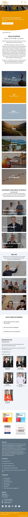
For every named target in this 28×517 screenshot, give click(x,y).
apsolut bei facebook (3, 506)
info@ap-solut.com (7, 502)
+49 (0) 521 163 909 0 (6, 354)
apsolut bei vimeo (16, 506)
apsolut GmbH (5, 32)
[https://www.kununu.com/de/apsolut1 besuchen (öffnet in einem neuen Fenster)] (14, 111)
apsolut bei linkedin (6, 506)
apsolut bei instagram (12, 506)
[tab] (14, 323)
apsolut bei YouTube (19, 506)
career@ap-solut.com (6, 351)
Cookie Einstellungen (4, 514)
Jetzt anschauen (7, 23)
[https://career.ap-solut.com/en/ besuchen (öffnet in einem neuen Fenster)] (14, 177)
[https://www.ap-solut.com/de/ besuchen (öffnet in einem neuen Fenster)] (5, 2)
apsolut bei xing (9, 506)
